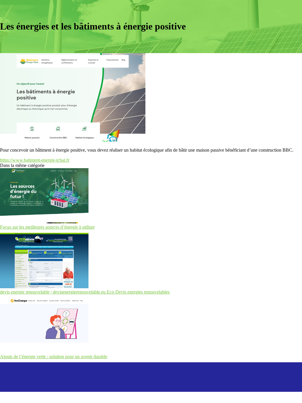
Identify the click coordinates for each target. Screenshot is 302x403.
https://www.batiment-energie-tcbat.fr (34, 160)
